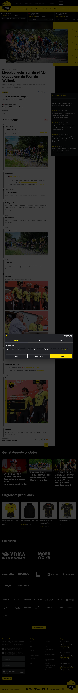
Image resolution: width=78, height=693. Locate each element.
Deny (16, 356)
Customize (38, 356)
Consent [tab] (16, 340)
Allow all (61, 356)
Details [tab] (39, 340)
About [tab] (62, 340)
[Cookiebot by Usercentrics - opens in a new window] (65, 336)
